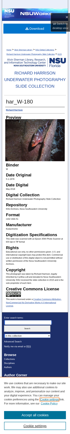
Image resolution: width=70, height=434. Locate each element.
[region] (35, 405)
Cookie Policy (49, 403)
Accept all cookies (35, 415)
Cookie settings (49, 399)
